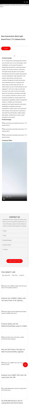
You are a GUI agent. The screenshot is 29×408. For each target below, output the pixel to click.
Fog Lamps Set (6, 275)
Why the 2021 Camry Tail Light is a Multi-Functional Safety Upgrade (13, 351)
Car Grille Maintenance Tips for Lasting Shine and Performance (12, 402)
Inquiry (6, 48)
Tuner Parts (15, 275)
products (21, 275)
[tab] (14, 55)
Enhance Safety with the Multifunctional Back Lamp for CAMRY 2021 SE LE (14, 325)
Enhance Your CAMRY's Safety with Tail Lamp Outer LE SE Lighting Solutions (13, 299)
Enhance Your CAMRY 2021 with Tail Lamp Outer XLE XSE (13, 376)
